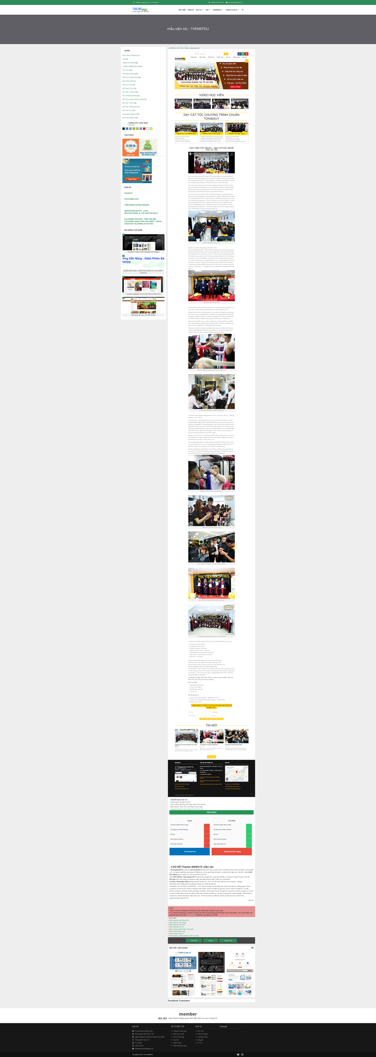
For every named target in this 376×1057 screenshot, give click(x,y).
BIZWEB (172, 48)
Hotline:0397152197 (217, 2)
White (147, 128)
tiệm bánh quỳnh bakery (136, 205)
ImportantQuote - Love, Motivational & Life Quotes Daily (141, 212)
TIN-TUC (125, 70)
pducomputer (131, 199)
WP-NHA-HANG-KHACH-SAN (133, 99)
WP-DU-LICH (127, 85)
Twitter (210, 940)
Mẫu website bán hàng (177, 922)
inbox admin (190, 915)
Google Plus (228, 940)
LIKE (124, 59)
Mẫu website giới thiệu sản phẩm (181, 929)
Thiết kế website (202, 1034)
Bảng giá (200, 1040)
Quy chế (175, 1040)
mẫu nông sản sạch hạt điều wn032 (143, 315)
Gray (130, 128)
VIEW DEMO (211, 812)
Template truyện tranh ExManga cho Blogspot (143, 252)
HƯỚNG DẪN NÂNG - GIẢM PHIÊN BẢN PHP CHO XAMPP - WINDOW (143, 272)
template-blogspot (129, 114)
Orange (137, 128)
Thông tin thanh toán (180, 1031)
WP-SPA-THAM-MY (129, 107)
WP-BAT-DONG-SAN (130, 77)
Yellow (151, 128)
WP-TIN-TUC (127, 110)
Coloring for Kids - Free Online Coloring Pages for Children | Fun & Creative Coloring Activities (142, 221)
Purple (141, 128)
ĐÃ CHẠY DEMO (128, 118)
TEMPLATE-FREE (128, 63)
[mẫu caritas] (183, 985)
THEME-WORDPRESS (130, 66)
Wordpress (217, 10)
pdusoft (128, 193)
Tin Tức (199, 1043)
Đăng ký (191, 10)
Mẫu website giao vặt (177, 931)
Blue (127, 128)
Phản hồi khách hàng (179, 1046)
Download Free (190, 851)
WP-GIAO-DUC (127, 88)
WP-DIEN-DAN (127, 81)
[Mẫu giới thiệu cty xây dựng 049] (183, 962)
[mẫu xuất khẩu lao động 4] (211, 985)
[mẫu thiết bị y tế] (240, 985)
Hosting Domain (202, 1037)
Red (144, 128)
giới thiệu (182, 10)
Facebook (194, 940)
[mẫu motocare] (211, 962)
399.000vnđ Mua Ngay (232, 851)
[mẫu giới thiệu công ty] (240, 962)
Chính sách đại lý (178, 1034)
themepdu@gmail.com (236, 2)
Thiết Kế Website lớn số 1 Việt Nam (147, 2)
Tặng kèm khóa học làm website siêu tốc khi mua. (186, 809)
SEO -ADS (200, 1031)
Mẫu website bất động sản (179, 920)
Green (134, 128)
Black (123, 128)
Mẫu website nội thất (177, 925)
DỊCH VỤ (199, 10)
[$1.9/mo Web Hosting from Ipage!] (140, 147)
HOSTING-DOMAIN (129, 55)
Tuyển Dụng (177, 1043)
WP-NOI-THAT (127, 103)
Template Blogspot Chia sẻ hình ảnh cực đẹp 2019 (143, 294)
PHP (207, 10)
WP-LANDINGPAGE (129, 96)
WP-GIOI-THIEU (183, 48)
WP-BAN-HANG (128, 74)
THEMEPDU (149, 1054)
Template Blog (231, 10)
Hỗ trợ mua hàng (178, 1037)
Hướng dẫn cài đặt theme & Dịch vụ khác (184, 936)
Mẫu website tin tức (176, 927)
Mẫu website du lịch (176, 933)
